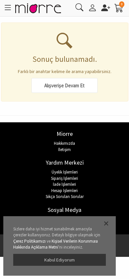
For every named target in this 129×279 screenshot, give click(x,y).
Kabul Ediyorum (59, 260)
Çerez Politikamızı (29, 241)
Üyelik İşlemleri (65, 172)
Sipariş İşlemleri (64, 178)
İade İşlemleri (64, 184)
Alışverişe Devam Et (64, 85)
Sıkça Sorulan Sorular (65, 196)
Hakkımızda (64, 143)
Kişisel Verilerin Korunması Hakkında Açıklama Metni (55, 244)
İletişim (64, 149)
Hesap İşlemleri (64, 190)
